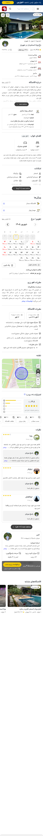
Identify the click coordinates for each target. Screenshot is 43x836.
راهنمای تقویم (33, 265)
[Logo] (4, 8)
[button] (32, 237)
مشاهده (8, 2)
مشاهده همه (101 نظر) (23, 527)
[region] (21, 373)
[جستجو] (10, 9)
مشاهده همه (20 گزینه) (23, 188)
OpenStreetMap (35, 388)
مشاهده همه (23, 104)
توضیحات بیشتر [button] (27, 301)
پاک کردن (7, 265)
